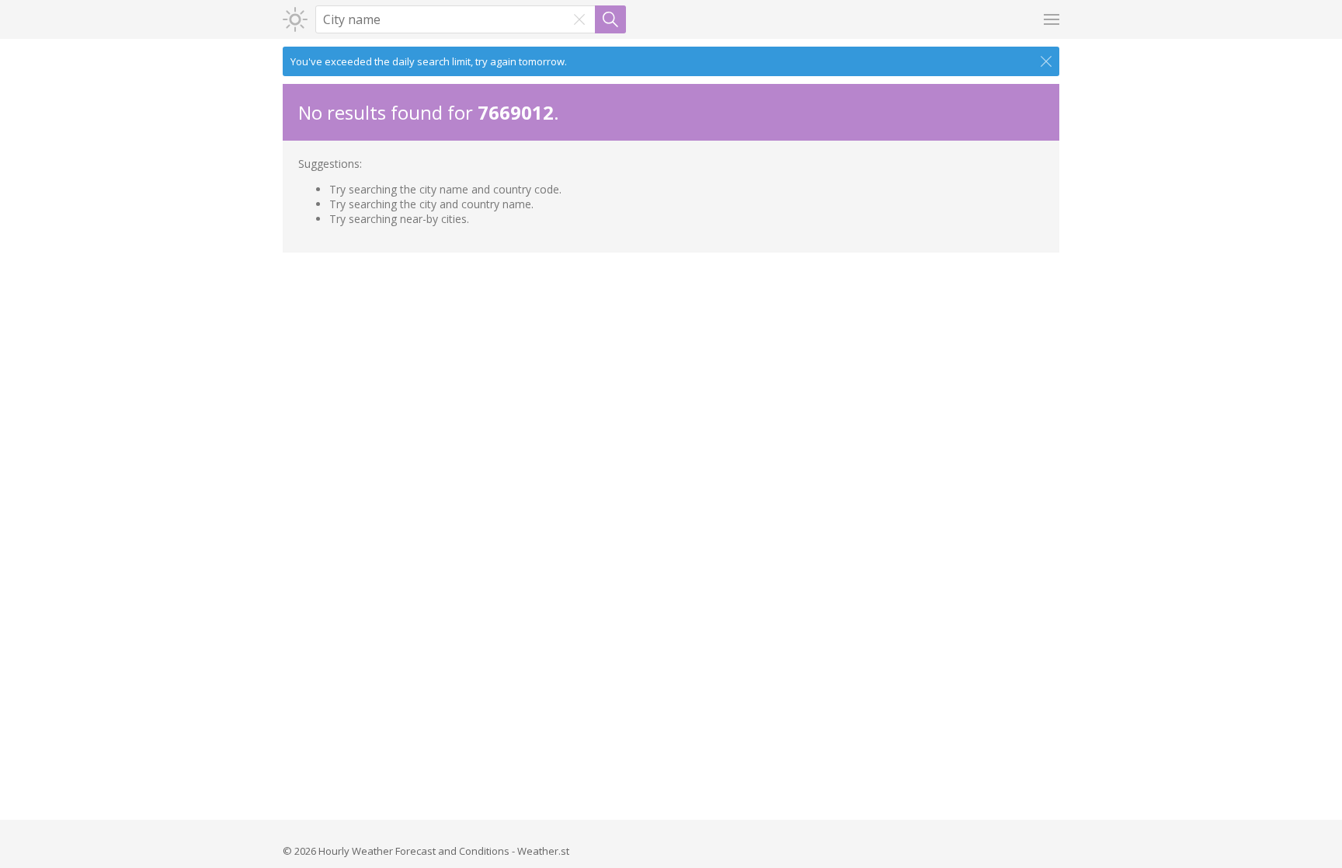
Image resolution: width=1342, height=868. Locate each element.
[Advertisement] (671, 369)
